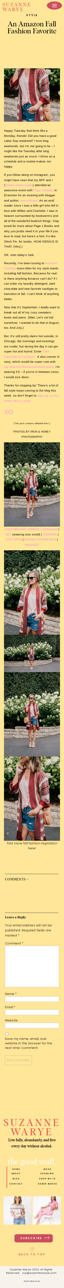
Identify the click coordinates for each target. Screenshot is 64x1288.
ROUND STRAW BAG (40, 539)
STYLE (32, 15)
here (31, 848)
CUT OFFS (14, 539)
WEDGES (32, 544)
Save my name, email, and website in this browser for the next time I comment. (28, 1043)
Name (11, 994)
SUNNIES (50, 534)
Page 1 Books (43, 190)
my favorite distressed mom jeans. (29, 366)
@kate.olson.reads (19, 185)
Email (10, 1007)
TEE (8, 534)
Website (11, 1020)
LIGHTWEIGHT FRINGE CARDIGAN (31, 529)
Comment (14, 943)
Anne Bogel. (29, 200)
